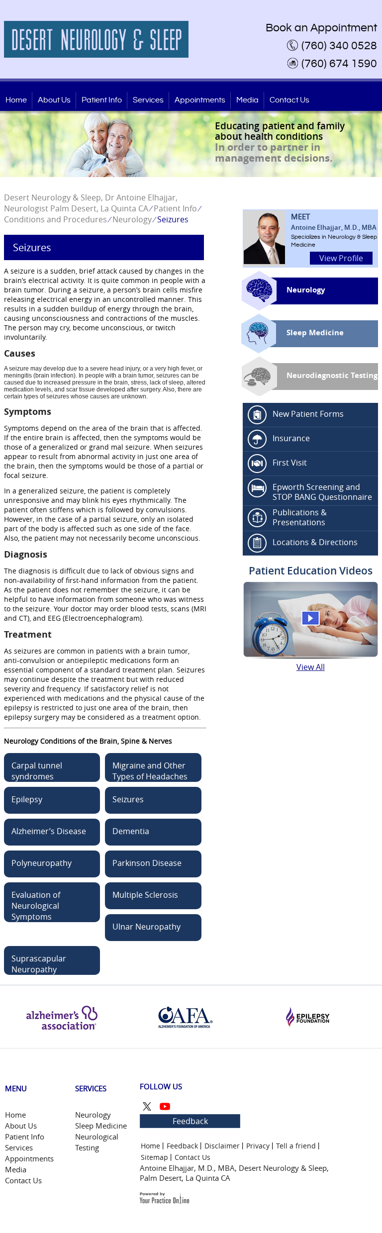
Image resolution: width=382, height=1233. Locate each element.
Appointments (200, 100)
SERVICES (90, 1088)
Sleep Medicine (315, 332)
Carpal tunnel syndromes (36, 771)
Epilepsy (26, 799)
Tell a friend (296, 1145)
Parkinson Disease (147, 862)
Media (247, 100)
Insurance (291, 438)
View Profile (341, 258)
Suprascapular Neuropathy (38, 964)
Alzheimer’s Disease (48, 831)
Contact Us (289, 100)
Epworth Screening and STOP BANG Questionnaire (322, 491)
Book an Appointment (321, 28)
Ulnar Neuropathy (146, 926)
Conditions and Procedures (55, 219)
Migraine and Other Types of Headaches (150, 771)
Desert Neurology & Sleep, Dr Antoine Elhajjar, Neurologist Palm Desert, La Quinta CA (91, 203)
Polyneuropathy (41, 862)
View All (310, 667)
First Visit (290, 462)
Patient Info (102, 100)
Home (16, 100)
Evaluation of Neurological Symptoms (35, 905)
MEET (334, 221)
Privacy (258, 1145)
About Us (54, 100)
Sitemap (154, 1157)
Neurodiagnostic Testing (332, 375)
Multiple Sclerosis (145, 894)
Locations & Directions (315, 542)
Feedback (190, 1121)
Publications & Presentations (300, 517)
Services (148, 100)
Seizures (128, 799)
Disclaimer (222, 1145)
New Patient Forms (308, 413)
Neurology (132, 219)
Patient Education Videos (311, 570)
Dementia (130, 831)
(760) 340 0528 (339, 46)
